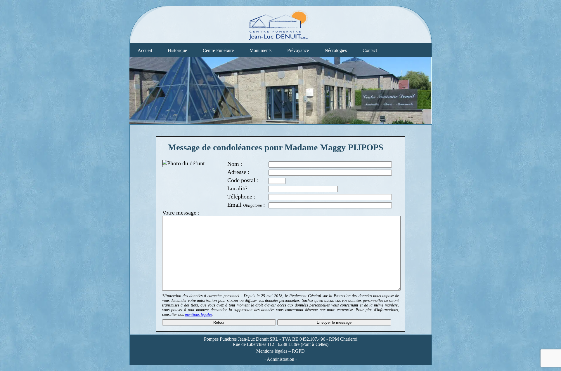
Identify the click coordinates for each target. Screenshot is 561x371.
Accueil (145, 50)
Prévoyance (298, 50)
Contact (370, 50)
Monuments (260, 50)
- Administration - (280, 359)
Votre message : (181, 212)
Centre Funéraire (218, 50)
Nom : (234, 164)
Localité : (238, 188)
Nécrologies (336, 50)
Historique (177, 50)
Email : (246, 204)
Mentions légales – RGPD (280, 351)
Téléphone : (241, 196)
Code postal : (243, 180)
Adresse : (238, 172)
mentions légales (198, 314)
